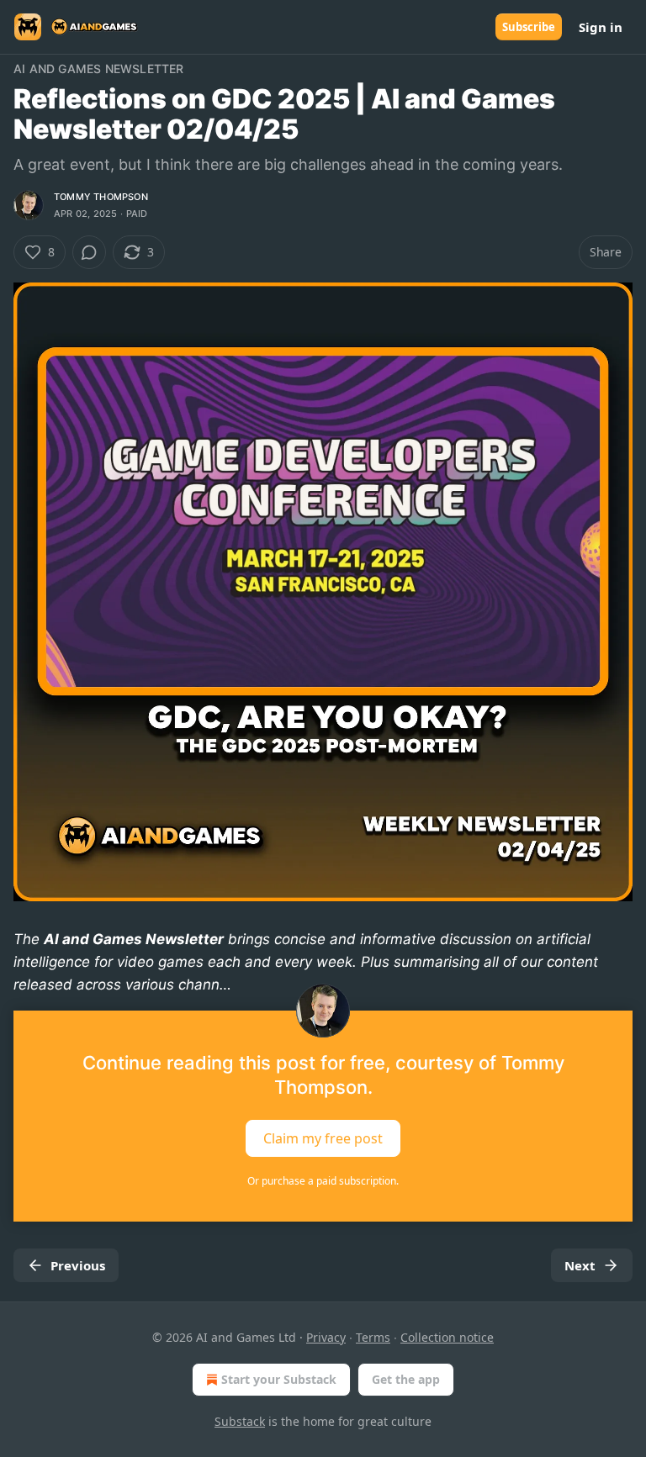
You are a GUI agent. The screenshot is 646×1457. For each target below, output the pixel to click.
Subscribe (528, 26)
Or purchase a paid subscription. (323, 1181)
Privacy (326, 1337)
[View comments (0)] (89, 252)
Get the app (406, 1379)
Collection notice (447, 1337)
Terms (373, 1337)
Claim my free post (323, 1137)
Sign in (600, 26)
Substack (239, 1421)
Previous (77, 1265)
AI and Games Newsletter (98, 68)
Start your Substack (278, 1379)
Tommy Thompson (101, 197)
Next (580, 1265)
